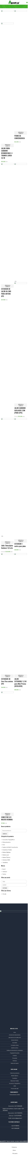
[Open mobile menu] (1, 2)
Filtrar (5, 888)
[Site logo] (14, 2)
